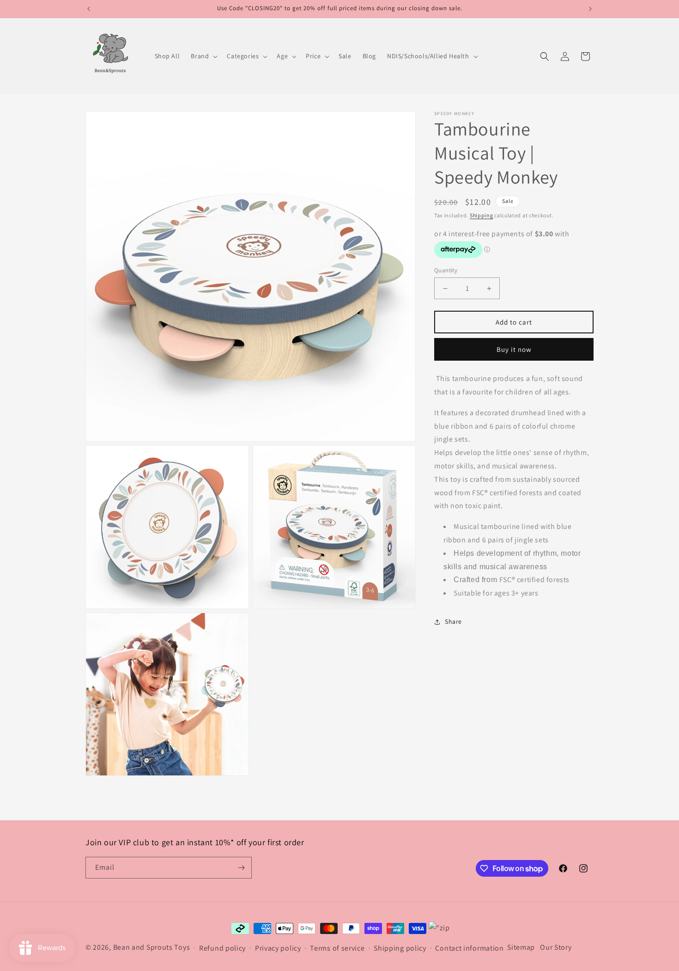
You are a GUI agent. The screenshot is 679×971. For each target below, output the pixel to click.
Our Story (555, 947)
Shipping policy (400, 948)
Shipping (481, 215)
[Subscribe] (241, 868)
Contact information (469, 948)
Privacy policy (278, 948)
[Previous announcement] (89, 9)
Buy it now (514, 349)
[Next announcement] (590, 9)
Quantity (445, 270)
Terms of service (337, 948)
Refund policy (222, 948)
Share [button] (453, 622)
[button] (203, 56)
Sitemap (521, 947)
